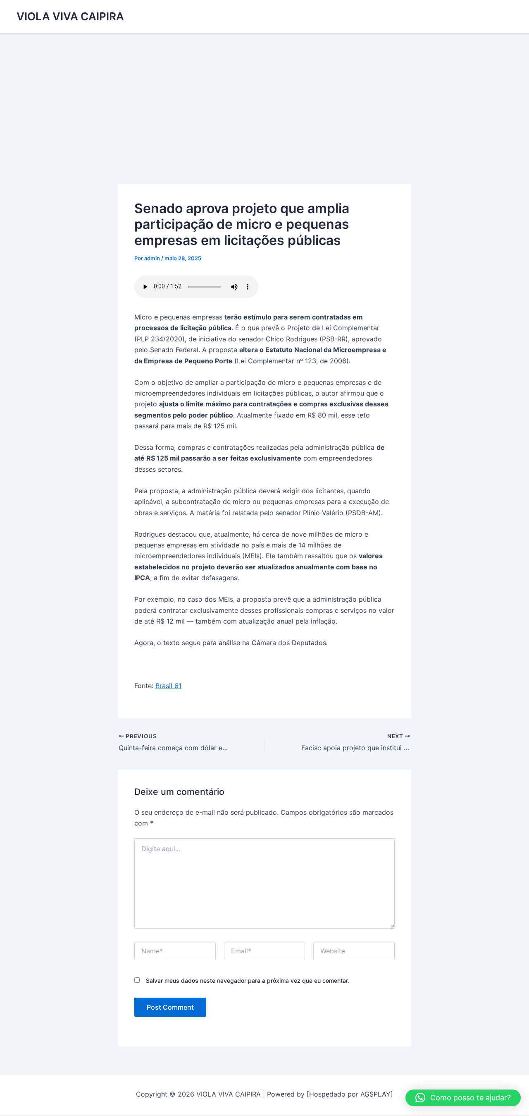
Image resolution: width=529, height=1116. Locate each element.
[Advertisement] (264, 96)
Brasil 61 (168, 686)
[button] (463, 1098)
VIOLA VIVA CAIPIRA (70, 16)
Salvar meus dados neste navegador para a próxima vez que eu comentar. (247, 980)
